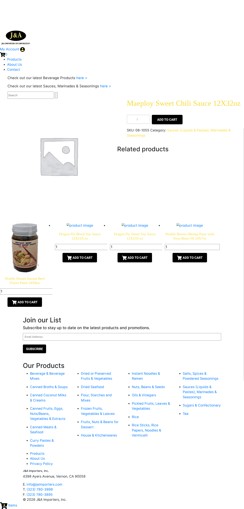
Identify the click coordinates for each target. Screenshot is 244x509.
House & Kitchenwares (99, 435)
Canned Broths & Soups (49, 387)
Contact (13, 70)
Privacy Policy (41, 464)
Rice (135, 417)
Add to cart (167, 119)
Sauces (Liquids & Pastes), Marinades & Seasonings (200, 392)
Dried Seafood (92, 387)
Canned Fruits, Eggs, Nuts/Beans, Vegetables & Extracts (47, 413)
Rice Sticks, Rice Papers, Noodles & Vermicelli (146, 430)
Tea (185, 414)
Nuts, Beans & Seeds (148, 387)
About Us (14, 65)
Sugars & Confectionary (202, 405)
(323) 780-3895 (39, 495)
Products (14, 59)
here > (81, 78)
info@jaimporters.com (44, 484)
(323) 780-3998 (40, 489)
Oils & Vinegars (144, 395)
